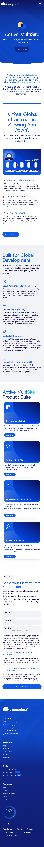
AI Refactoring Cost (11, 775)
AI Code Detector (11, 772)
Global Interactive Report (11, 769)
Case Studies (7, 751)
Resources (8, 742)
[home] (10, 4)
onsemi (25, 596)
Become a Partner (9, 793)
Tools (5, 766)
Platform (7, 718)
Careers (5, 790)
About (5, 787)
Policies (5, 799)
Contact (5, 796)
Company (7, 784)
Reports (5, 754)
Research (6, 748)
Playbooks (6, 757)
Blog (4, 746)
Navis (19, 599)
